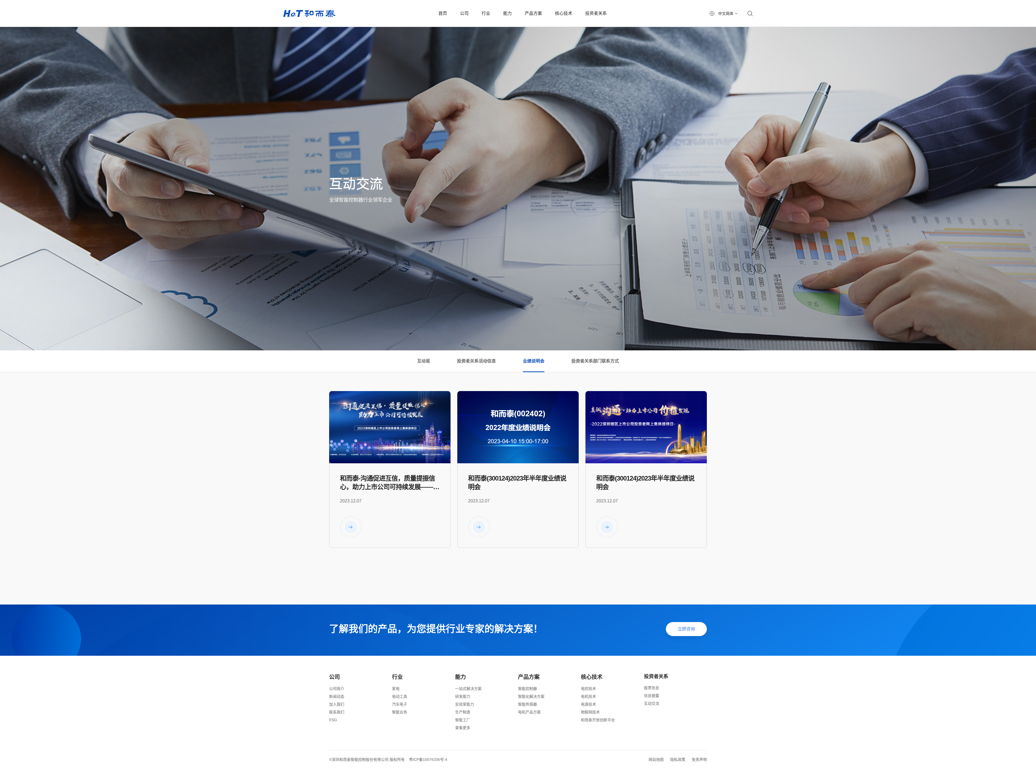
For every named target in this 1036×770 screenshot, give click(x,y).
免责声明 (699, 759)
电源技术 (588, 704)
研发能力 (462, 696)
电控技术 (588, 688)
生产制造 (462, 712)
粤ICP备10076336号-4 (428, 759)
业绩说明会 (533, 361)
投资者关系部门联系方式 (595, 361)
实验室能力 (464, 704)
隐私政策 (677, 759)
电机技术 (588, 696)
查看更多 (462, 728)
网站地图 (656, 759)
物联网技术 (590, 712)
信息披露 (651, 695)
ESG (333, 720)
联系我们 (336, 712)
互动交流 (651, 703)
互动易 (423, 361)
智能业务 (399, 712)
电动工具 (399, 696)
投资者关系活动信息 (476, 361)
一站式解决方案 (468, 688)
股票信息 (651, 688)
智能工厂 (462, 720)
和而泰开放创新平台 (598, 720)
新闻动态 (336, 696)
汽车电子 (399, 704)
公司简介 (336, 688)
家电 (396, 688)
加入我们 (336, 704)
